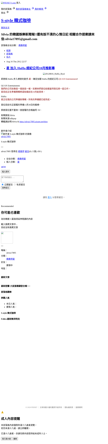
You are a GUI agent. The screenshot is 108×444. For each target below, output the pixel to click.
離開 (15, 439)
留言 (27, 151)
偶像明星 (22, 45)
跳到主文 (5, 28)
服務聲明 (79, 407)
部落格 (9, 54)
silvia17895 (6, 136)
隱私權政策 (69, 407)
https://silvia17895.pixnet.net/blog (33, 122)
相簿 (8, 51)
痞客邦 (21, 151)
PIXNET (34, 407)
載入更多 (5, 172)
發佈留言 (5, 188)
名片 (8, 57)
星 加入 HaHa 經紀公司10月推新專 (30, 68)
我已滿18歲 (6, 439)
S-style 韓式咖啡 (16, 20)
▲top (3, 166)
